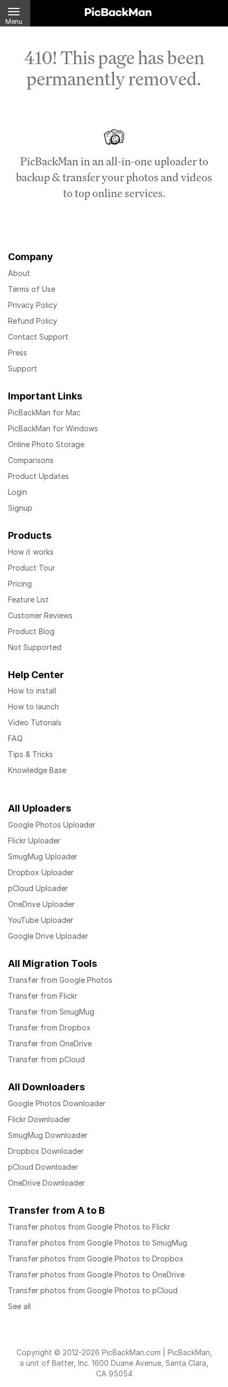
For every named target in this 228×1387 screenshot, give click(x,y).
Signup (20, 507)
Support (22, 368)
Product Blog (31, 631)
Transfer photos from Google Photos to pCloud (93, 1290)
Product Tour (31, 567)
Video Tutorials (35, 722)
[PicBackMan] (118, 10)
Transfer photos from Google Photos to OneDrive (96, 1274)
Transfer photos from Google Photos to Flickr (89, 1226)
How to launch (33, 706)
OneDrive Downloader (46, 1182)
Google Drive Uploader (48, 935)
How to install (32, 690)
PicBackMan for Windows (53, 428)
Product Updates (38, 476)
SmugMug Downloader (47, 1135)
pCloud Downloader (43, 1166)
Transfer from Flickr (42, 995)
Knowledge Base (37, 770)
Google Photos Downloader (57, 1103)
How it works (31, 551)
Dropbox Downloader (46, 1150)
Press (17, 352)
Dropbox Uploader (41, 872)
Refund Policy (32, 320)
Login (17, 491)
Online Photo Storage (46, 444)
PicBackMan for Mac (44, 412)
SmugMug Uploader (42, 856)
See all (19, 1306)
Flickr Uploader (34, 840)
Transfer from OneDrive (50, 1043)
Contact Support (38, 336)
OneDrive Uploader (41, 904)
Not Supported (35, 647)
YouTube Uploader (40, 919)
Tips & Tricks (30, 754)
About (19, 273)
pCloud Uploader (38, 888)
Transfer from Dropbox (49, 1027)
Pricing (20, 583)
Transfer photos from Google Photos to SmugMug (97, 1242)
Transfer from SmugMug (51, 1011)
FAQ (15, 738)
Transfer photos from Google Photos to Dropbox (95, 1258)
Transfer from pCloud (46, 1059)
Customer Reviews (40, 615)
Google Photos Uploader (51, 824)
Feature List (28, 599)
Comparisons (31, 460)
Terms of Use (31, 289)
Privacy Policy (32, 304)
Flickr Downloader (39, 1119)
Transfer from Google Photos (60, 979)
